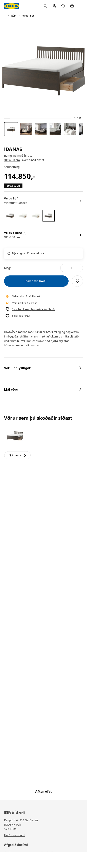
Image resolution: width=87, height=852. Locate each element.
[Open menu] (81, 6)
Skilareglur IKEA (21, 315)
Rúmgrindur (29, 15)
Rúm (13, 15)
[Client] (54, 6)
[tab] (43, 368)
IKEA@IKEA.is (12, 825)
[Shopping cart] (72, 6)
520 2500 (10, 829)
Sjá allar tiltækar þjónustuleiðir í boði (33, 309)
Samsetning (12, 167)
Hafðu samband (14, 835)
